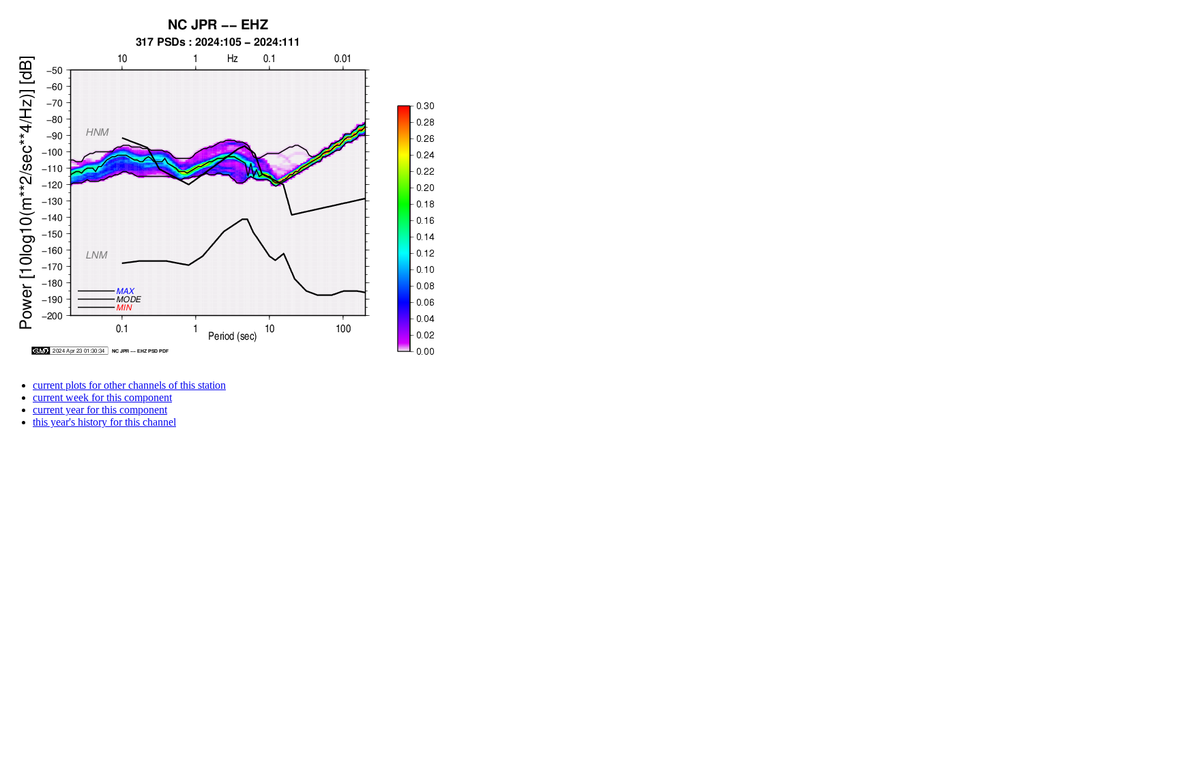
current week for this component (102, 397)
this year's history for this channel (104, 422)
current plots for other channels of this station (129, 385)
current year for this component (100, 409)
